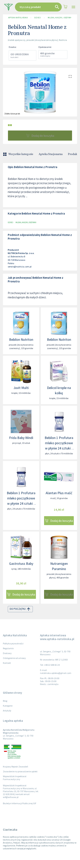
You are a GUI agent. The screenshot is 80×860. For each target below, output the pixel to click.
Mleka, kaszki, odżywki (60, 17)
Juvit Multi (21, 387)
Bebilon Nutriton (21, 339)
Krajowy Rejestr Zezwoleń (15, 766)
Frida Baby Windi (21, 437)
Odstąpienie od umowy (14, 658)
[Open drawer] (73, 7)
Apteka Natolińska (18, 17)
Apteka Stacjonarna (51, 154)
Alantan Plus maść (59, 493)
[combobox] (38, 7)
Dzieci (37, 17)
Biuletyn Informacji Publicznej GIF (19, 803)
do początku (18, 608)
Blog (5, 700)
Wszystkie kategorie (20, 154)
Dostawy (7, 653)
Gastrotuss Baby (21, 563)
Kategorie (7, 705)
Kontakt (7, 662)
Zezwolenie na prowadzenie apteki (20, 771)
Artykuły (7, 710)
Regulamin (8, 648)
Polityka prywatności (13, 643)
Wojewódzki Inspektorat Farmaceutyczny (14, 778)
